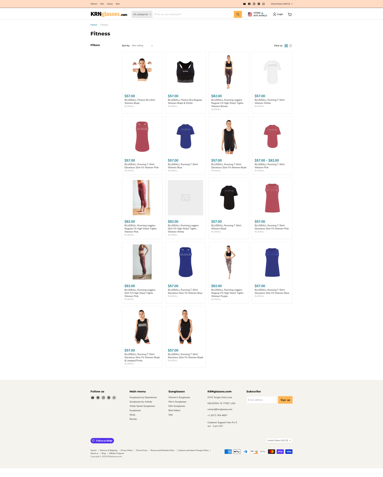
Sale (170, 414)
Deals (132, 414)
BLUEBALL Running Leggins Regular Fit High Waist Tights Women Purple (227, 293)
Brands (133, 419)
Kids (118, 4)
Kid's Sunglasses (176, 406)
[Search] (238, 14)
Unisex (110, 4)
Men (102, 4)
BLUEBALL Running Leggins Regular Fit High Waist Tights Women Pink (140, 228)
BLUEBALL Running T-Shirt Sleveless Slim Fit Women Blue (185, 291)
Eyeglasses (135, 410)
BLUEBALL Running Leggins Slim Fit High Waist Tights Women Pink (139, 293)
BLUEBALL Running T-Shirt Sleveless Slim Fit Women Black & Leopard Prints (142, 357)
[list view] (290, 46)
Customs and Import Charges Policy (193, 450)
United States (280, 4)
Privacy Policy (127, 450)
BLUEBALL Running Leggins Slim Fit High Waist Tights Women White (183, 228)
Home (94, 24)
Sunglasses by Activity (141, 401)
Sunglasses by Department (143, 397)
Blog (104, 453)
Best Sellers (174, 410)
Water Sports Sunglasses (142, 406)
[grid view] (286, 46)
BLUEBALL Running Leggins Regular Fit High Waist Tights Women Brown (227, 103)
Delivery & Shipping (108, 450)
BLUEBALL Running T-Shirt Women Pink (270, 166)
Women (94, 4)
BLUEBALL (129, 106)
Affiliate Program (116, 453)
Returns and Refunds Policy (162, 450)
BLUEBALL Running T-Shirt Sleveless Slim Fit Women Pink (141, 166)
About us (94, 453)
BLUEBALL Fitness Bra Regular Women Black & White (185, 101)
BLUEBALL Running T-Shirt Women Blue (183, 166)
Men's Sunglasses (177, 401)
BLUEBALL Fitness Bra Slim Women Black (139, 101)
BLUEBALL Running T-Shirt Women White (270, 101)
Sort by (126, 45)
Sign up (285, 400)
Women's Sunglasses (179, 397)
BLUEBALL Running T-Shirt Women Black (226, 227)
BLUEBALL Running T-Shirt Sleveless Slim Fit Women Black (229, 166)
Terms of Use (141, 450)
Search (93, 450)
